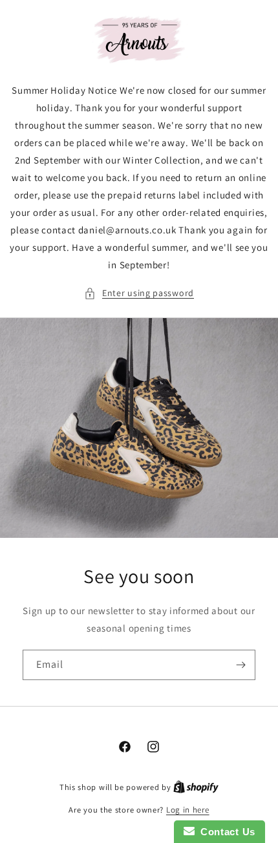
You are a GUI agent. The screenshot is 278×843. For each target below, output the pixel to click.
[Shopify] (196, 787)
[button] (139, 293)
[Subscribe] (240, 665)
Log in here (187, 809)
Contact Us (225, 831)
